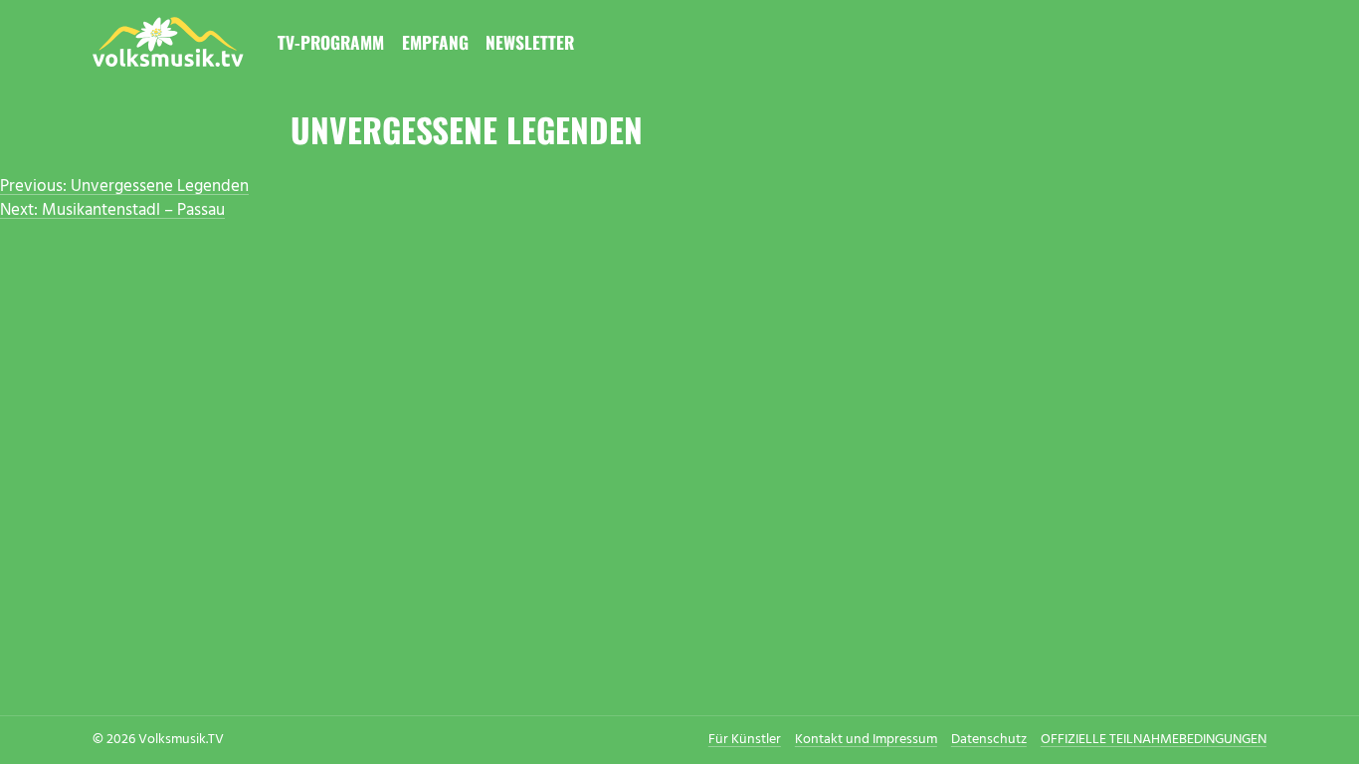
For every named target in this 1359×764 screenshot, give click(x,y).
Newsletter (529, 42)
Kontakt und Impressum (866, 739)
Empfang (435, 42)
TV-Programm (331, 42)
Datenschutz (989, 739)
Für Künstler (744, 739)
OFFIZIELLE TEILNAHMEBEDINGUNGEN (1153, 739)
